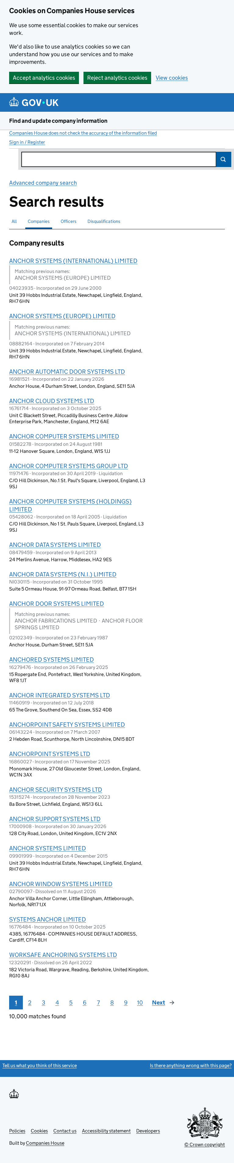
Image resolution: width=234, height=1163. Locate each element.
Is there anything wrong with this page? (191, 1065)
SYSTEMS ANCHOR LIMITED (47, 919)
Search (223, 159)
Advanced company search (43, 182)
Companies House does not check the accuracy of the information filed (83, 133)
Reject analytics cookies (117, 77)
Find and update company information (58, 120)
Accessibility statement (106, 1131)
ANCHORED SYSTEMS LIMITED (51, 659)
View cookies (172, 78)
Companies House (45, 1143)
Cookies (39, 1131)
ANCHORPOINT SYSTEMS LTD (49, 754)
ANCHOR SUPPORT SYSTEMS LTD (55, 819)
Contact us (64, 1131)
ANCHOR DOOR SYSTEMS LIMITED (56, 603)
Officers (68, 221)
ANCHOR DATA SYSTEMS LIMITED (55, 544)
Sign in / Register (27, 142)
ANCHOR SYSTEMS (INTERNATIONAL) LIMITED (73, 260)
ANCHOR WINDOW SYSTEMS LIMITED (60, 884)
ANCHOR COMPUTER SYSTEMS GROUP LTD (68, 466)
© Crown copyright (204, 1144)
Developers (148, 1131)
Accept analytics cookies (44, 77)
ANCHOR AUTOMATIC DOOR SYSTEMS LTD (67, 371)
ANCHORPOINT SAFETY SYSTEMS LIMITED (67, 724)
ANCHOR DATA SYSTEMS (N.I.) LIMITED (62, 574)
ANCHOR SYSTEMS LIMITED (47, 848)
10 (140, 1002)
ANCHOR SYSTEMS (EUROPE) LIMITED (62, 316)
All (14, 221)
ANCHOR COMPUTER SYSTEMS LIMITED (64, 436)
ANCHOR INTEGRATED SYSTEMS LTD (59, 695)
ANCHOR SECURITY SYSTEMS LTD (55, 789)
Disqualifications (103, 221)
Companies (39, 221)
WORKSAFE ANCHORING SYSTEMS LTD (63, 954)
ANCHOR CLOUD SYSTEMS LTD (51, 401)
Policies (17, 1131)
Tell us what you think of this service (39, 1065)
